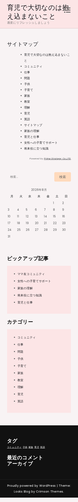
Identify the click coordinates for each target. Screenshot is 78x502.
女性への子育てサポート (41, 143)
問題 (27, 78)
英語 (27, 119)
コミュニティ (33, 66)
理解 (27, 107)
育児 (27, 113)
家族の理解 (32, 131)
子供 (27, 84)
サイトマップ (33, 125)
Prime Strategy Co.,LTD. (57, 158)
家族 (27, 96)
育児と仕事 (32, 137)
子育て (28, 90)
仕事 (27, 72)
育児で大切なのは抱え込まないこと (38, 12)
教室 (27, 101)
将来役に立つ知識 (36, 148)
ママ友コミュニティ (31, 274)
